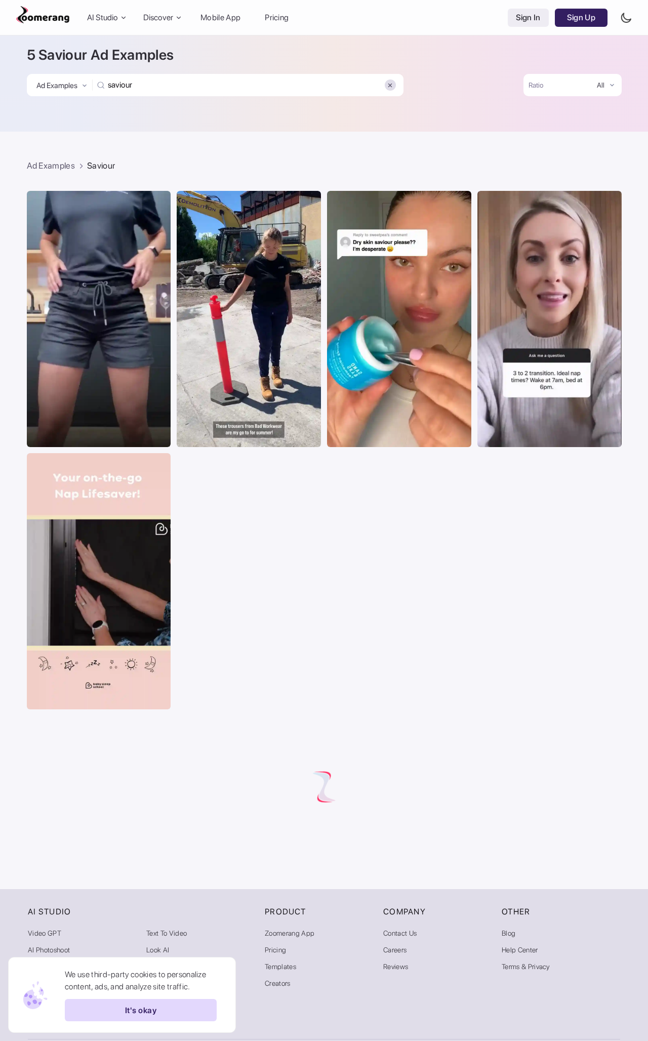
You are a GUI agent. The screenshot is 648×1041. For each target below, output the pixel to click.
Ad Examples (51, 166)
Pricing (277, 17)
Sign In (528, 17)
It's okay (140, 1010)
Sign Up (581, 17)
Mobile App (220, 17)
